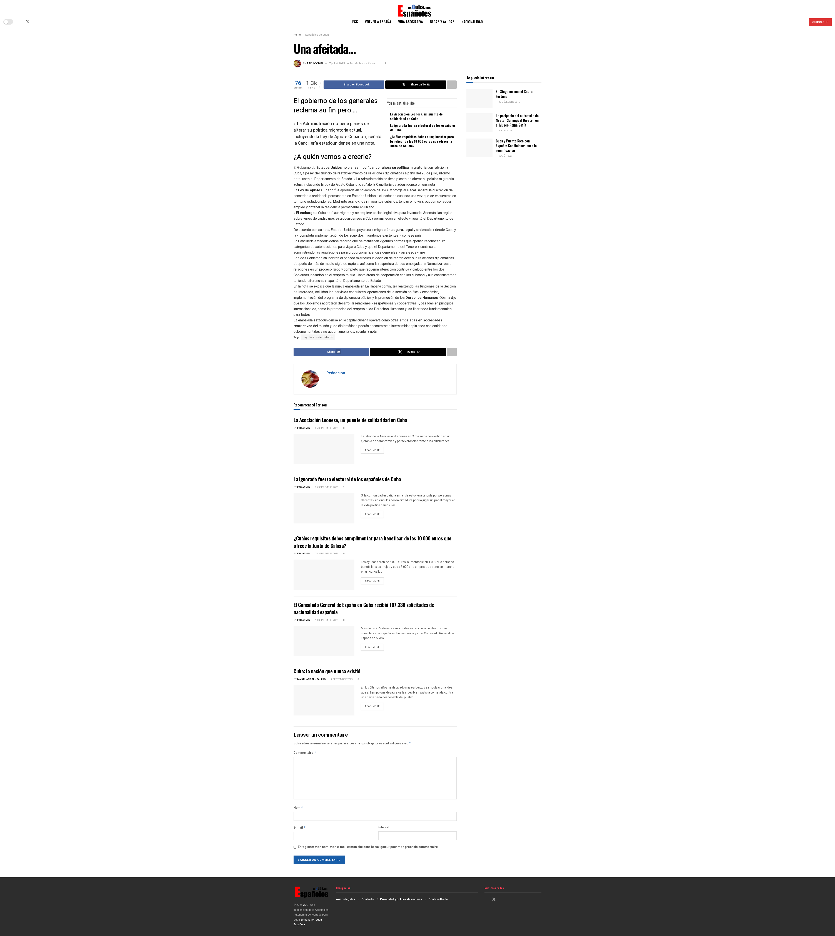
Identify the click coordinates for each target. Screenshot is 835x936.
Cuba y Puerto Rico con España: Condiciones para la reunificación (516, 145)
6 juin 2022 (505, 130)
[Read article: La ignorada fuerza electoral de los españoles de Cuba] (324, 508)
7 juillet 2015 (337, 63)
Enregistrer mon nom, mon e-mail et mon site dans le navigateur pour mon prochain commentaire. (368, 847)
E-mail (300, 827)
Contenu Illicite (438, 899)
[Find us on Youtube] (42, 22)
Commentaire (305, 752)
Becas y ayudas (442, 21)
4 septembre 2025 (341, 679)
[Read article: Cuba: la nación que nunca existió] (324, 700)
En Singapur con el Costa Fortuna (514, 94)
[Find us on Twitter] (28, 22)
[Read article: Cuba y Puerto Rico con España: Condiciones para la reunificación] (479, 148)
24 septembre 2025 (326, 553)
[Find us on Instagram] (35, 22)
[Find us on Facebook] (20, 22)
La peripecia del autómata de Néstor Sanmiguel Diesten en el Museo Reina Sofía (517, 120)
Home (297, 35)
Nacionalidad (472, 21)
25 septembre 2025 (326, 428)
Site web (384, 827)
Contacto (368, 899)
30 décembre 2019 (509, 102)
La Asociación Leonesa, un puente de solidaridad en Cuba (416, 116)
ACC (305, 905)
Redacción (315, 63)
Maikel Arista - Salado (311, 679)
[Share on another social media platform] (452, 84)
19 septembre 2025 (326, 620)
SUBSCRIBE (820, 22)
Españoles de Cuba (317, 35)
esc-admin (303, 428)
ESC (355, 21)
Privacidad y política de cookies (401, 899)
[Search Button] (801, 22)
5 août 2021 (505, 156)
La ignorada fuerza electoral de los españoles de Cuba (423, 127)
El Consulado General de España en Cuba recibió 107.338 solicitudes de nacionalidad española (364, 608)
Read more (374, 450)
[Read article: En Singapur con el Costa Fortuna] (479, 98)
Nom (298, 808)
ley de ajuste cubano (318, 337)
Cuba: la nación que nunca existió (327, 671)
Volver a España (378, 21)
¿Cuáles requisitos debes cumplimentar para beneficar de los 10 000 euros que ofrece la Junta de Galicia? (422, 141)
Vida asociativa (410, 21)
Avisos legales (345, 899)
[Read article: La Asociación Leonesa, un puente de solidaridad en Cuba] (324, 449)
